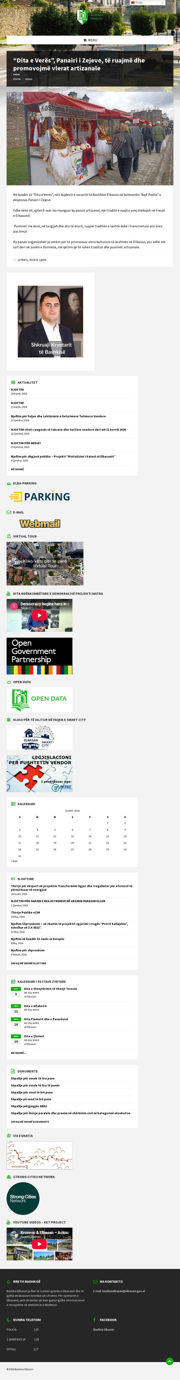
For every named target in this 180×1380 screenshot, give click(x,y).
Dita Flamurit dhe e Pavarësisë (46, 1019)
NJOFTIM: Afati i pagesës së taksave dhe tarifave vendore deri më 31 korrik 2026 (68, 430)
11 (37, 836)
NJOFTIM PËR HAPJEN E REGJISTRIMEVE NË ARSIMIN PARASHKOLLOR (58, 901)
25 (37, 849)
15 (107, 836)
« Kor (14, 861)
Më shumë (17, 469)
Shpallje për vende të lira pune (33, 1078)
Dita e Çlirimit (34, 1036)
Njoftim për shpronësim (28, 950)
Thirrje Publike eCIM (25, 912)
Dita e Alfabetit (35, 1006)
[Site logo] (90, 27)
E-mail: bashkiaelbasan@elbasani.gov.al (119, 1291)
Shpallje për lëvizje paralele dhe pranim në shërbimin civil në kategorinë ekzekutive (70, 1113)
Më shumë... (19, 1053)
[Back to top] (169, 1361)
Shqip (139, 2)
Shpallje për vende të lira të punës (35, 1085)
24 (19, 849)
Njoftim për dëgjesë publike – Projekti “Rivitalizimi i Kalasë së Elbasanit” (63, 456)
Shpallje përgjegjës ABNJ (29, 1106)
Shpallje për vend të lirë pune (32, 1092)
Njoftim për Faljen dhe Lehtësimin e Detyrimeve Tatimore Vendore (58, 416)
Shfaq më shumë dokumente (30, 1121)
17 (19, 842)
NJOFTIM (17, 390)
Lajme (43, 260)
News (28, 79)
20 (72, 842)
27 (72, 849)
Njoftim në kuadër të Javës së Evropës (37, 939)
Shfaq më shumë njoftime (28, 963)
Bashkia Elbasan (103, 1329)
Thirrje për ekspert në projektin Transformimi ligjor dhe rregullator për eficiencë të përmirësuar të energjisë (71, 888)
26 (55, 849)
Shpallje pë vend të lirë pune (31, 1099)
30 (125, 849)
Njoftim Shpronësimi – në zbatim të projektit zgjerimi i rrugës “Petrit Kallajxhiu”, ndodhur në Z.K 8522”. (69, 925)
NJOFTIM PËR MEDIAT (26, 443)
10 (19, 836)
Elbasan (31, 996)
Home (17, 79)
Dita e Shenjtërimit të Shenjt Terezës (50, 989)
